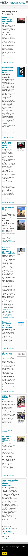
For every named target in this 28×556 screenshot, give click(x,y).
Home (2, 7)
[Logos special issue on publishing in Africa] (21, 72)
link (8, 125)
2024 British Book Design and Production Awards (8, 20)
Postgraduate (5, 62)
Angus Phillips (8, 57)
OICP (7, 7)
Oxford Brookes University (4, 2)
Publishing (11, 62)
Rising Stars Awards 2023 (7, 354)
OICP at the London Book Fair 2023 (7, 397)
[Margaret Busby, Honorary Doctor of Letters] (21, 250)
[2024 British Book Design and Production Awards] (21, 20)
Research (10, 136)
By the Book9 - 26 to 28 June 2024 (8, 209)
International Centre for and (17, 3)
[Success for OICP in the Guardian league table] (21, 324)
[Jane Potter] (21, 401)
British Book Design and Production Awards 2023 (7, 144)
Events (9, 61)
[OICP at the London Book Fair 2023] (21, 417)
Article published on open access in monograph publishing (10, 482)
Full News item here (6, 56)
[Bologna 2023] (21, 439)
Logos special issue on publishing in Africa (7, 69)
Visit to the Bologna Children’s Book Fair (8, 439)
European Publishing (6, 243)
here (3, 231)
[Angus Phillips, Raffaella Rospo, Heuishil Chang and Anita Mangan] (21, 145)
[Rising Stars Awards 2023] (21, 354)
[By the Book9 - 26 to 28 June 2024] (21, 212)
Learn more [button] (5, 549)
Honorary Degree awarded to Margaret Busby (8, 250)
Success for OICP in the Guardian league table (7, 324)
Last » (7, 538)
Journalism (4, 315)
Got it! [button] (4, 553)
